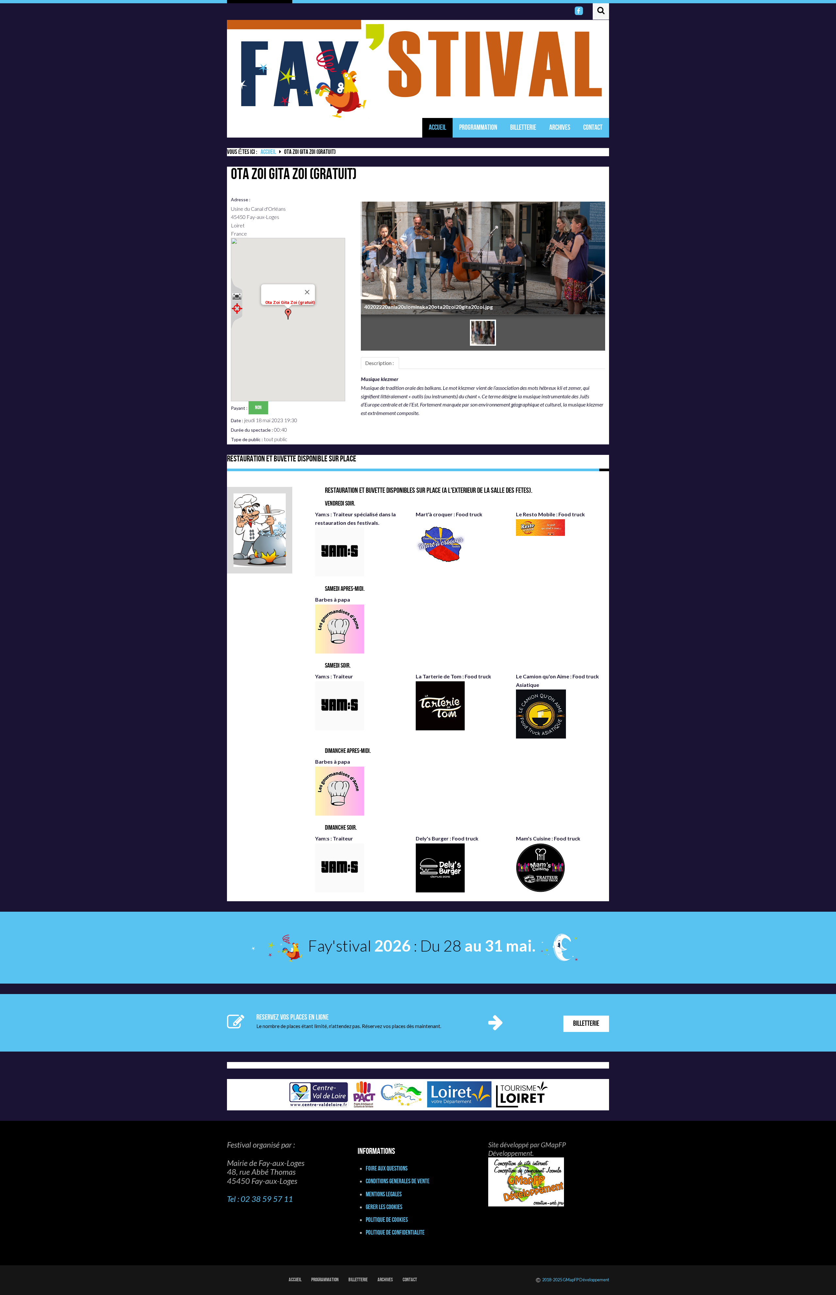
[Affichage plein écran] (237, 296)
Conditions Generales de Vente (397, 1181)
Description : (380, 363)
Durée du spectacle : (252, 430)
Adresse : (241, 199)
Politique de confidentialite (395, 1233)
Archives (559, 127)
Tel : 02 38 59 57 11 (260, 1199)
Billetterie (523, 127)
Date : (237, 420)
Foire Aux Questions (387, 1168)
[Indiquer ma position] (237, 308)
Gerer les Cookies (384, 1207)
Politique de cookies (387, 1220)
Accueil (437, 127)
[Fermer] (307, 292)
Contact (593, 127)
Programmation (478, 127)
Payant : (240, 408)
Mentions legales (384, 1194)
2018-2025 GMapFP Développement (575, 1279)
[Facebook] (579, 11)
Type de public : (247, 439)
